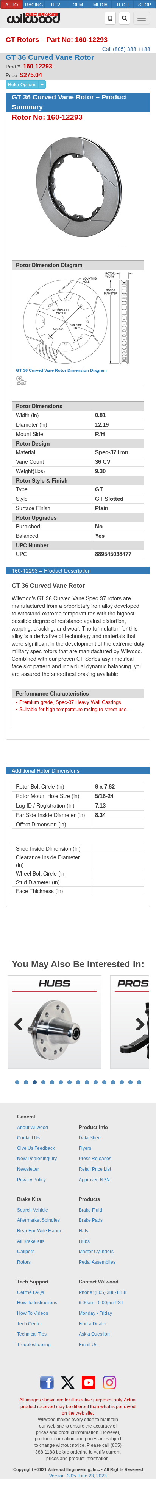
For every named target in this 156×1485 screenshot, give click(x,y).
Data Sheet (90, 1137)
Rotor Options (22, 84)
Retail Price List (95, 1169)
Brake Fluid (90, 1210)
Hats (83, 1230)
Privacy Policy (31, 1179)
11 (104, 1082)
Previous (18, 1022)
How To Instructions (37, 1302)
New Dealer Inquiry (37, 1158)
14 (130, 1082)
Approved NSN (94, 1179)
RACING (34, 4)
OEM (78, 4)
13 (122, 1082)
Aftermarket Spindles (38, 1220)
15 (139, 1082)
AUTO (11, 4)
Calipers (25, 1251)
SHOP (144, 4)
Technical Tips (32, 1334)
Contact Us (28, 1137)
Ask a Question (94, 1334)
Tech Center (29, 1324)
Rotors (24, 1262)
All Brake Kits (30, 1241)
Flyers (85, 1148)
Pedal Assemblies (97, 1262)
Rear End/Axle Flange (39, 1230)
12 (113, 1082)
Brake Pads (91, 1220)
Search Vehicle (32, 1210)
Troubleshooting (34, 1344)
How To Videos (32, 1313)
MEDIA (100, 4)
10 (96, 1082)
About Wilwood (32, 1127)
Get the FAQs (30, 1292)
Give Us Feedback (36, 1148)
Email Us (88, 1344)
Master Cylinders (96, 1251)
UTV (55, 4)
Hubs (84, 1241)
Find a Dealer (93, 1324)
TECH (122, 4)
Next (137, 1022)
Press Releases (95, 1158)
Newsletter (28, 1169)
